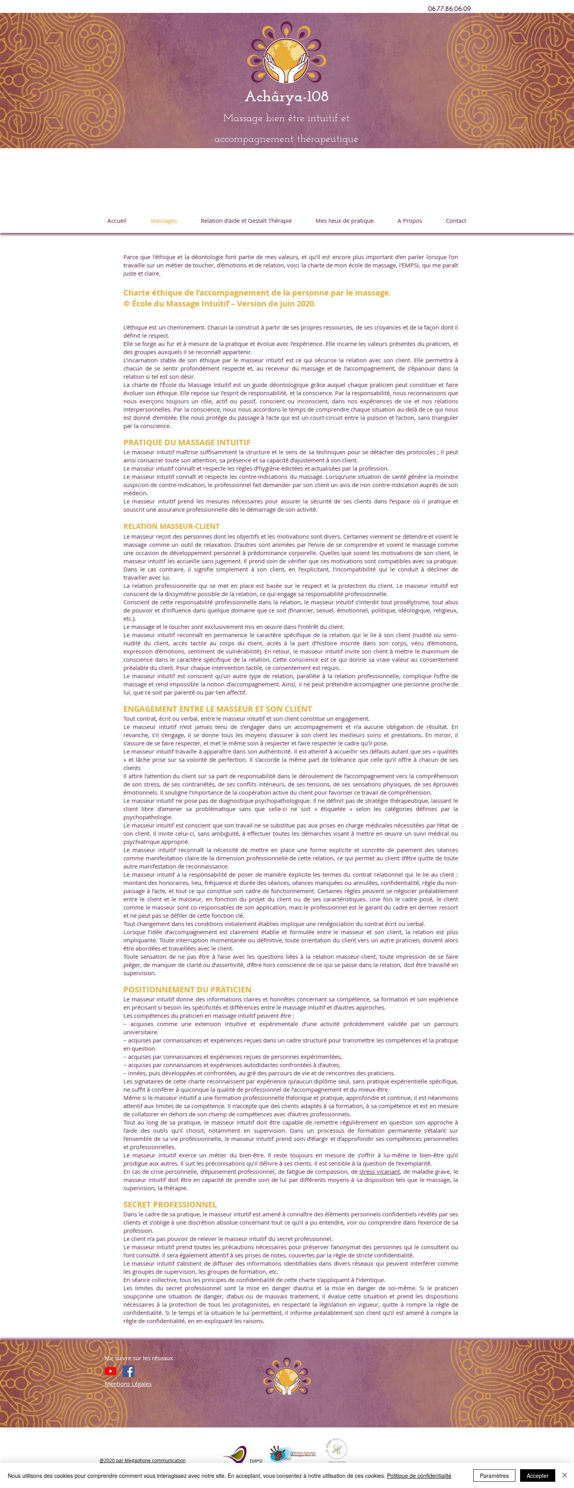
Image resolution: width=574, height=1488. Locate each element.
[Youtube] (110, 1371)
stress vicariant (379, 1171)
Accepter (538, 1475)
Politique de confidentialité (419, 1475)
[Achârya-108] (128, 1371)
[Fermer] (564, 1475)
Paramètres (494, 1475)
